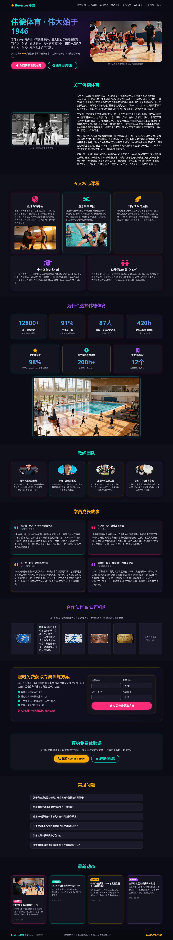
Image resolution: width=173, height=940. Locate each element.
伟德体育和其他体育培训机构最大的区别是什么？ (57, 844)
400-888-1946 (155, 935)
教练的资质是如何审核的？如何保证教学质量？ (56, 816)
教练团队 (115, 5)
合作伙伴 (138, 5)
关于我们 (81, 5)
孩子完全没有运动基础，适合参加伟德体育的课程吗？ (59, 797)
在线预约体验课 (105, 758)
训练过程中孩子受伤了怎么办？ (48, 835)
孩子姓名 (96, 680)
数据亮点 (104, 5)
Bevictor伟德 (25, 5)
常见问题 (149, 5)
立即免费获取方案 (123, 706)
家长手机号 (97, 692)
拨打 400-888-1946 (73, 758)
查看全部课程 (64, 65)
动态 (159, 5)
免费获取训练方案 (30, 65)
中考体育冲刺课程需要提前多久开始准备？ (53, 807)
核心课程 (92, 5)
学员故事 (126, 5)
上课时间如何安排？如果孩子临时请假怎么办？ (56, 825)
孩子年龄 (127, 680)
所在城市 (127, 692)
